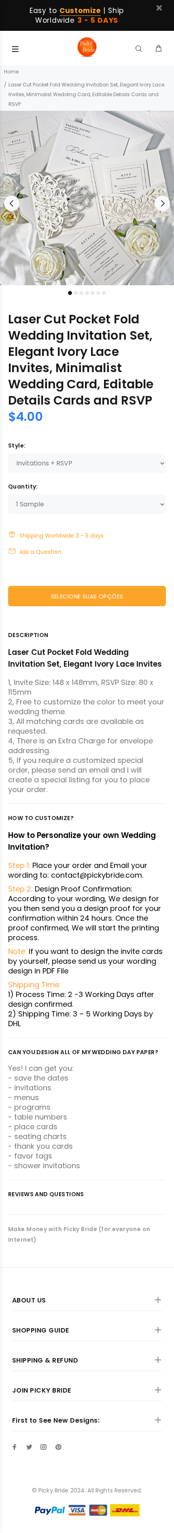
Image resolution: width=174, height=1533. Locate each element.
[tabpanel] (87, 198)
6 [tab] (98, 293)
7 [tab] (104, 293)
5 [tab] (93, 293)
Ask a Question (40, 552)
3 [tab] (81, 293)
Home (11, 71)
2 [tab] (76, 293)
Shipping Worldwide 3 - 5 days (61, 536)
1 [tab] (70, 293)
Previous (11, 203)
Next (162, 203)
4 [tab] (87, 293)
